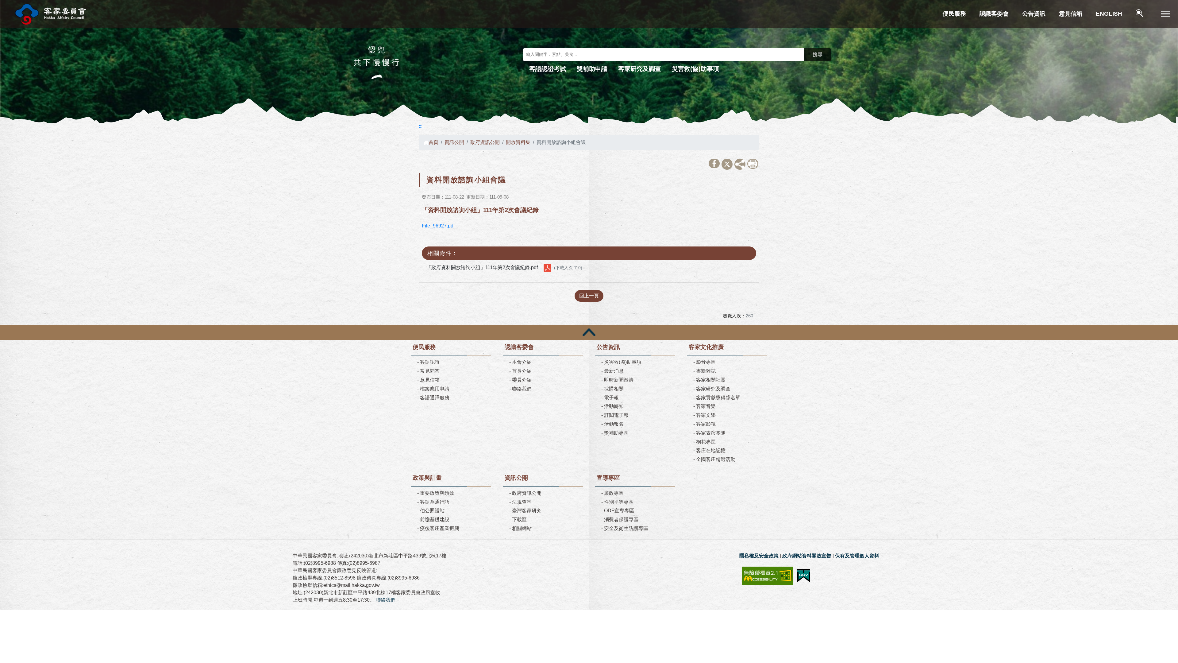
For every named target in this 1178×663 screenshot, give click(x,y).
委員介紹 (522, 379)
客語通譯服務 (434, 397)
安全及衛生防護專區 (626, 528)
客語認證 (430, 362)
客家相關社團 (711, 379)
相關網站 (522, 528)
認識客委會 (994, 13)
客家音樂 (706, 406)
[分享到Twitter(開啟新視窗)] (727, 164)
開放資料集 (518, 142)
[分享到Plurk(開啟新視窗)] (739, 164)
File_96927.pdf (438, 225)
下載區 (519, 519)
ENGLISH (1109, 13)
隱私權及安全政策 (759, 555)
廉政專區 (614, 493)
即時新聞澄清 (618, 379)
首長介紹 (522, 371)
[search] (1140, 14)
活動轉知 (614, 406)
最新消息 (614, 371)
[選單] (1165, 14)
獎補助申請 (592, 68)
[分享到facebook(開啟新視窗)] (714, 163)
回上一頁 (589, 295)
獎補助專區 (616, 433)
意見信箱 (1070, 13)
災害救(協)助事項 (695, 68)
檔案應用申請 (434, 388)
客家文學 (706, 415)
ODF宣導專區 (619, 510)
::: (420, 126)
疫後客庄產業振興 (439, 528)
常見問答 (430, 371)
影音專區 (706, 362)
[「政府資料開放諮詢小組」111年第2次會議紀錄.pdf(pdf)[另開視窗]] (547, 268)
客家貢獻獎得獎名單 (718, 397)
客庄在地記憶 (711, 450)
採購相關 (614, 388)
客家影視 (706, 424)
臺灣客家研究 (526, 510)
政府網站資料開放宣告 (806, 555)
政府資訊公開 (485, 142)
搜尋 (817, 54)
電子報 (611, 397)
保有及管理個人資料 (857, 555)
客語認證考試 (547, 68)
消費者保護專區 (621, 519)
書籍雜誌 (706, 371)
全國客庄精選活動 (715, 459)
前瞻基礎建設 (434, 519)
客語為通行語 (434, 502)
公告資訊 (1033, 13)
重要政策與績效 (437, 493)
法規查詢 (522, 502)
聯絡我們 (522, 388)
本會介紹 (522, 362)
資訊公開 (454, 142)
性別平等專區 (618, 502)
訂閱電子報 (616, 415)
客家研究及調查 (639, 68)
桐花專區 (706, 441)
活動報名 (614, 424)
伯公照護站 (432, 510)
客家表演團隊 (711, 433)
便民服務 (954, 13)
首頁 (433, 142)
